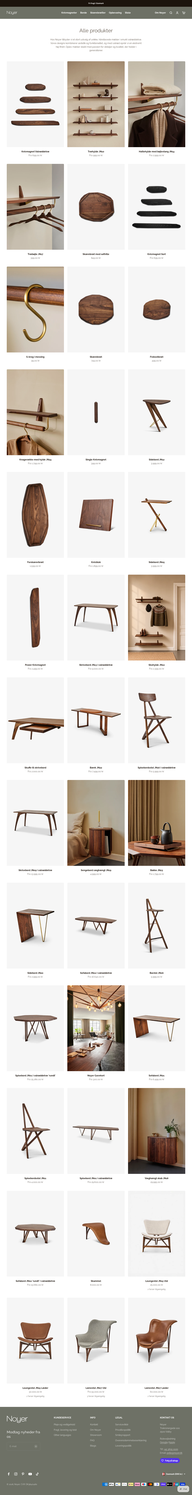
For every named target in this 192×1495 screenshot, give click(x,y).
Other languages (62, 1435)
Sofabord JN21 (156, 1075)
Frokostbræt (156, 357)
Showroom (96, 1435)
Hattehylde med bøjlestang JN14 (156, 151)
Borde (83, 12)
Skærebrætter (98, 12)
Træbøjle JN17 (35, 254)
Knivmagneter (69, 12)
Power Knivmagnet (35, 665)
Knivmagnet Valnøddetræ (35, 151)
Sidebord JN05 (157, 562)
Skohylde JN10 (157, 665)
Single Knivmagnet (96, 459)
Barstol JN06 (157, 973)
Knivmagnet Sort (156, 254)
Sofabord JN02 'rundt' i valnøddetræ (35, 1281)
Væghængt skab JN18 (156, 1178)
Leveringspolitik (123, 1445)
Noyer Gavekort (96, 1075)
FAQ (92, 1440)
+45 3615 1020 (171, 1449)
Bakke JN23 (156, 870)
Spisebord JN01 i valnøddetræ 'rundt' (35, 1075)
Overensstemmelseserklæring (130, 1440)
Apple (172, 1442)
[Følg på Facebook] (9, 1474)
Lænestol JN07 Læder (157, 1388)
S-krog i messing (35, 357)
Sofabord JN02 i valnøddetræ (96, 973)
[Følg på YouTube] (30, 1474)
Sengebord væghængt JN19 (96, 870)
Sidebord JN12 (156, 459)
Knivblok (96, 562)
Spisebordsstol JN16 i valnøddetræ (157, 767)
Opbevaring (115, 12)
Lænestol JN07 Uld (96, 1388)
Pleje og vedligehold (64, 1424)
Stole (128, 12)
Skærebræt (96, 357)
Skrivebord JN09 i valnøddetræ (35, 870)
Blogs (93, 1445)
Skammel (96, 1281)
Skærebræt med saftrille (96, 254)
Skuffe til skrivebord (35, 767)
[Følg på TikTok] (37, 1474)
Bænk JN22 (96, 767)
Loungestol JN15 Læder (35, 1388)
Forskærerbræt (35, 562)
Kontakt (94, 1424)
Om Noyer (160, 12)
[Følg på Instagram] (16, 1474)
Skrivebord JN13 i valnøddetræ (96, 665)
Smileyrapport (122, 1435)
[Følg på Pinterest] (23, 1474)
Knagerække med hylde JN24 (35, 459)
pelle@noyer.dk (174, 1453)
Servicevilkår (121, 1424)
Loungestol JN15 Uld (156, 1281)
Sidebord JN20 (35, 973)
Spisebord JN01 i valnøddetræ (96, 1178)
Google (164, 1442)
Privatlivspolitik (123, 1430)
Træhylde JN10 (96, 151)
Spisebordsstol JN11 (35, 1178)
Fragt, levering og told (65, 1430)
